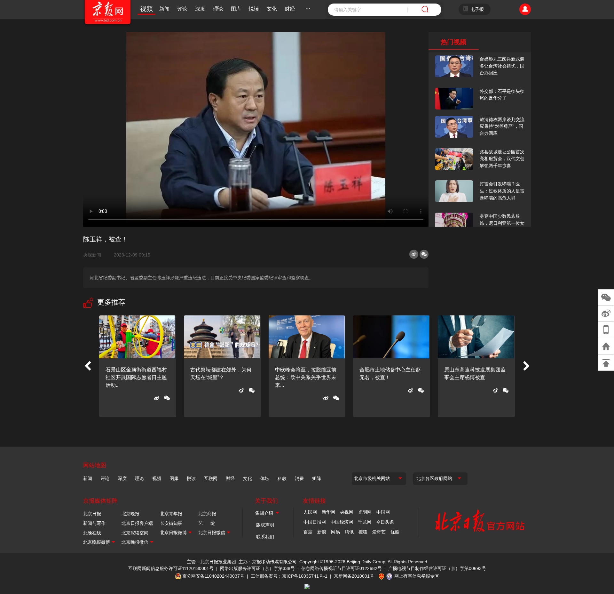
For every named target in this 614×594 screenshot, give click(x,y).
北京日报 (92, 513)
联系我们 (265, 536)
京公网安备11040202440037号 (213, 576)
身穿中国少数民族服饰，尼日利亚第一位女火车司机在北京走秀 (502, 223)
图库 (236, 9)
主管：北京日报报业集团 (211, 561)
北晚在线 (92, 532)
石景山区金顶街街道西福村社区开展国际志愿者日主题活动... (136, 377)
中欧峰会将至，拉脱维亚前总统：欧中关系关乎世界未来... (305, 377)
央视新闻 (94, 254)
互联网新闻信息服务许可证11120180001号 (171, 568)
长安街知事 (171, 523)
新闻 (164, 9)
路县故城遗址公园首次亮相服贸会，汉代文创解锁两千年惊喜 (502, 158)
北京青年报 (171, 513)
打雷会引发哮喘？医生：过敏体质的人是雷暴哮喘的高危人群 (502, 190)
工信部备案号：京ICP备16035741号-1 (289, 576)
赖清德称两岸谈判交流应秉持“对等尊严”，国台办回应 (502, 126)
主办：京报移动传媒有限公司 (268, 561)
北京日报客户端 (137, 523)
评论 (182, 9)
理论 (218, 9)
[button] (87, 366)
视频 (146, 8)
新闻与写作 (94, 523)
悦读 (254, 9)
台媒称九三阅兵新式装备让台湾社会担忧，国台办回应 (502, 65)
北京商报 (207, 513)
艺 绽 (206, 523)
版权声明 (265, 524)
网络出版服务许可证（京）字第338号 (257, 568)
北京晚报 (130, 513)
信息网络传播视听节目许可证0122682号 (341, 568)
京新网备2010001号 (354, 576)
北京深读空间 (135, 532)
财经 (290, 9)
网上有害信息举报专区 (416, 576)
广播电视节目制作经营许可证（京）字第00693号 (437, 568)
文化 (272, 9)
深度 (200, 9)
